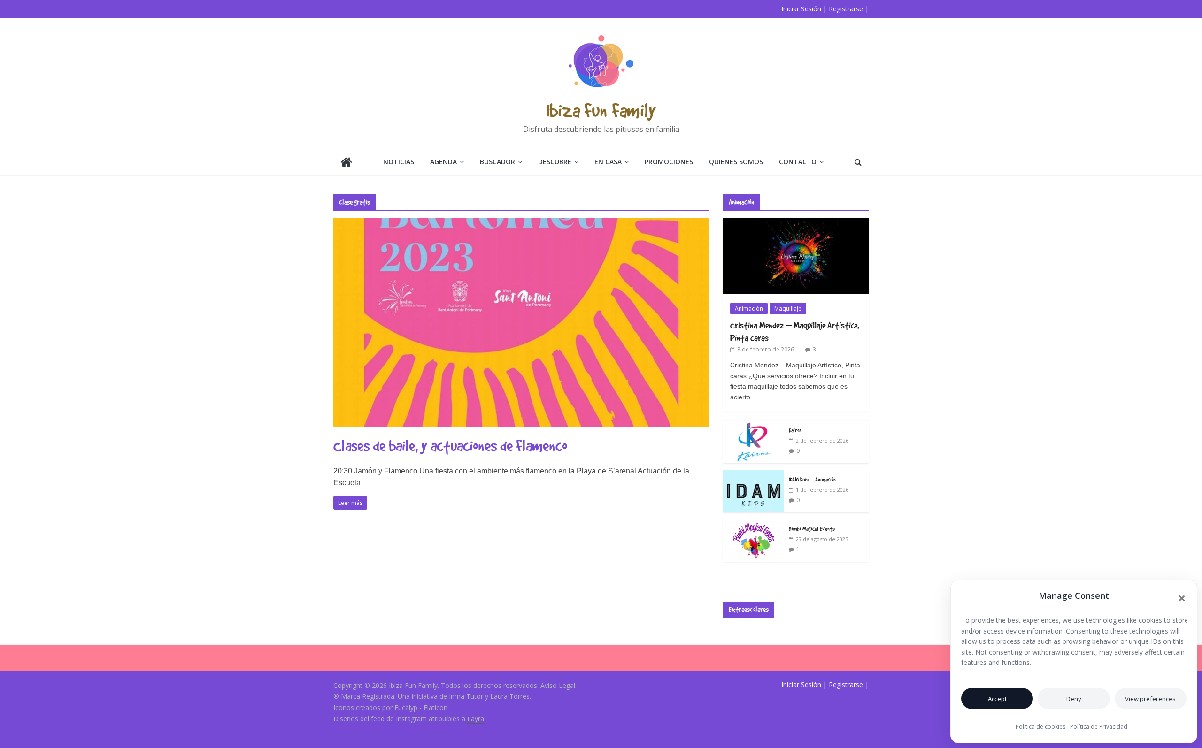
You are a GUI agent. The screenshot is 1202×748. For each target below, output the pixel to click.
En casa (608, 161)
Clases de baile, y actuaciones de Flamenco (450, 445)
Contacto (798, 161)
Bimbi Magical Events (812, 528)
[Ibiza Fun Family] (346, 163)
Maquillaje (787, 309)
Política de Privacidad (1098, 727)
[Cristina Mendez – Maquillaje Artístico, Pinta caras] (796, 222)
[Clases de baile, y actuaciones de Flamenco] (521, 223)
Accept (997, 699)
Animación (749, 309)
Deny (1073, 699)
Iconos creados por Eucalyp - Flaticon (390, 707)
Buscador (497, 161)
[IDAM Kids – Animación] (753, 475)
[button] (1182, 598)
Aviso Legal (557, 685)
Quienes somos (736, 161)
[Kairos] (753, 425)
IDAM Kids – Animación (812, 479)
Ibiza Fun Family (601, 110)
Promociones (669, 161)
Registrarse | (849, 8)
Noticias (398, 161)
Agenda (443, 161)
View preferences (1150, 699)
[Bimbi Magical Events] (753, 524)
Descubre (554, 161)
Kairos (795, 430)
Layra (475, 718)
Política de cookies (1040, 727)
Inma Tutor (466, 696)
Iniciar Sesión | (804, 8)
